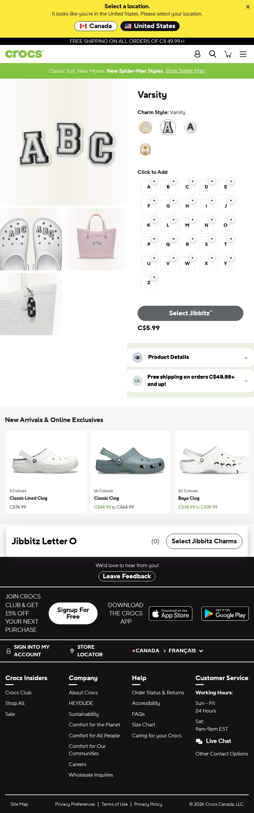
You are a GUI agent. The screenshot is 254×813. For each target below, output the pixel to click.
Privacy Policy (148, 804)
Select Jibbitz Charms (204, 541)
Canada (100, 26)
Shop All (14, 703)
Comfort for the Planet (94, 724)
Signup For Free (73, 613)
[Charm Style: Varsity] (168, 127)
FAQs (138, 714)
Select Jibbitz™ (190, 313)
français (182, 650)
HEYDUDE (81, 703)
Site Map (19, 804)
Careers (77, 764)
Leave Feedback (127, 576)
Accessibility (146, 703)
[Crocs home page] (22, 54)
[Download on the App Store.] (172, 613)
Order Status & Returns (158, 692)
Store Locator (90, 651)
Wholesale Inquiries (91, 775)
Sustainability (84, 714)
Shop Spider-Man (185, 70)
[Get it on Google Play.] (225, 613)
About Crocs (83, 692)
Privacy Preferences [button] (75, 804)
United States (154, 26)
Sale (10, 714)
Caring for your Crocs (157, 735)
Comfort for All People (94, 735)
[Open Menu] (244, 54)
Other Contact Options (221, 754)
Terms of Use (115, 804)
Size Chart (143, 724)
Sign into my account (31, 651)
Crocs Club (18, 692)
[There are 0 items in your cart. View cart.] (227, 54)
